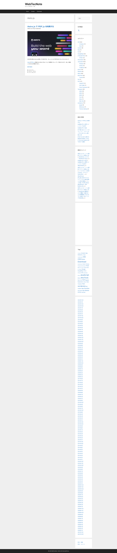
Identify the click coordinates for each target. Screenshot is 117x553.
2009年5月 (80, 498)
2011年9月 (80, 445)
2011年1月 (80, 459)
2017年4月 (80, 384)
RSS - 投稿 (80, 542)
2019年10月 (80, 341)
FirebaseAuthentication (82, 265)
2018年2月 (80, 376)
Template (80, 89)
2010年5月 (80, 475)
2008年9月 (80, 514)
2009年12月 (80, 485)
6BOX (80, 95)
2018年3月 (80, 374)
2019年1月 (80, 359)
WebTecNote (33, 4)
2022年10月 (80, 306)
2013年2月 (80, 418)
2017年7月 (80, 380)
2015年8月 (80, 400)
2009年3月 (80, 502)
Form (80, 97)
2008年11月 (80, 510)
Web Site (81, 101)
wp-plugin (80, 290)
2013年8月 (80, 412)
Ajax (87, 253)
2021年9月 (80, 319)
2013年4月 (80, 414)
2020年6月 (80, 331)
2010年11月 (80, 463)
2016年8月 (80, 392)
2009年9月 (80, 491)
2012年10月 (80, 424)
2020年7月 (80, 329)
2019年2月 (80, 357)
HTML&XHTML (81, 55)
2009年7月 (80, 494)
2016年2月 (80, 396)
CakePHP (81, 83)
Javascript (80, 61)
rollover (84, 281)
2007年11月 (80, 532)
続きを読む (29, 66)
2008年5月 (80, 522)
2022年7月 (80, 307)
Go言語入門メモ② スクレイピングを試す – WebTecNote (83, 164)
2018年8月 (80, 367)
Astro (28, 62)
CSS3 (79, 259)
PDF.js (32, 62)
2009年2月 (80, 504)
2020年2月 (80, 335)
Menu (80, 99)
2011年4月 (80, 453)
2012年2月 (80, 437)
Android (80, 254)
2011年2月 (80, 457)
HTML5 (81, 57)
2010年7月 (80, 471)
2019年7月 (80, 347)
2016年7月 (80, 394)
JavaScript (84, 275)
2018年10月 (80, 363)
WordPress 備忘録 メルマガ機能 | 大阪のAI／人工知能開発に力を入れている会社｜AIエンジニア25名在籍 (83, 195)
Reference (81, 107)
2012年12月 (80, 422)
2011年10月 (80, 443)
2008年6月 (80, 520)
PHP (79, 81)
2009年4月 (80, 500)
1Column (79, 253)
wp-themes (85, 290)
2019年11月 (80, 339)
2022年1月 (80, 313)
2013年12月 (80, 410)
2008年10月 (80, 512)
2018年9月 (80, 365)
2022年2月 (80, 311)
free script (86, 267)
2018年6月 (80, 370)
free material (82, 267)
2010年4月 (80, 477)
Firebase (81, 63)
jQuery (79, 69)
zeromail (83, 292)
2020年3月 (80, 333)
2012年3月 (80, 435)
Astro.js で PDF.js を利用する (40, 26)
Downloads (39, 11)
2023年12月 (80, 300)
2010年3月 (80, 479)
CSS (79, 42)
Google (83, 269)
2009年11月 (80, 487)
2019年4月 (80, 353)
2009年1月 (80, 506)
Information (80, 59)
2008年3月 (80, 526)
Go (78, 51)
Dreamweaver (80, 264)
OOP (81, 280)
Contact (33, 11)
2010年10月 (80, 465)
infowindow (85, 272)
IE (82, 272)
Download (82, 262)
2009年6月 (80, 496)
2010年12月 (80, 461)
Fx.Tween (79, 269)
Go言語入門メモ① (82, 128)
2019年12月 (80, 337)
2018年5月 (80, 372)
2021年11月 (80, 315)
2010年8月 (80, 469)
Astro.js (30, 71)
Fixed (87, 265)
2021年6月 (80, 323)
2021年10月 (80, 317)
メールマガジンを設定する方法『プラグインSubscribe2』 (83, 172)
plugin (80, 105)
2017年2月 (80, 386)
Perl (79, 79)
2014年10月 (80, 402)
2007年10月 (80, 534)
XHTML (79, 292)
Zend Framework (83, 87)
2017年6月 (80, 382)
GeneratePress (65, 551)
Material (80, 71)
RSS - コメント (81, 544)
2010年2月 (80, 481)
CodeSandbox (80, 257)
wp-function (85, 288)
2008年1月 (80, 530)
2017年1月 (80, 388)
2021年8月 (80, 321)
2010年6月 (80, 473)
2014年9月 (80, 404)
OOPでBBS (82, 85)
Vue (83, 284)
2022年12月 (80, 304)
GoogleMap (80, 53)
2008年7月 (80, 518)
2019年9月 (80, 343)
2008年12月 (80, 508)
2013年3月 (80, 416)
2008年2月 (80, 528)
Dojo (79, 49)
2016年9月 (80, 390)
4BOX (80, 91)
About (27, 11)
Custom (79, 48)
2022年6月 (80, 310)
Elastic (84, 264)
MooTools (80, 75)
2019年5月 (80, 351)
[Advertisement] (87, 223)
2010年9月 (80, 467)
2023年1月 (80, 302)
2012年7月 (80, 430)
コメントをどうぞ (32, 72)
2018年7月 (80, 369)
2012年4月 (80, 433)
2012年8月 (80, 428)
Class (84, 254)
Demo (83, 259)
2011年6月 (80, 449)
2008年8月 (80, 516)
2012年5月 (80, 431)
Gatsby (81, 65)
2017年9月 (80, 378)
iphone (79, 275)
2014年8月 (80, 406)
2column (83, 253)
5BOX (80, 93)
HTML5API (79, 272)
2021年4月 (80, 327)
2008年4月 (80, 524)
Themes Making (83, 109)
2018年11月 (80, 361)
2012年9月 (80, 426)
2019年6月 (80, 349)
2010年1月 (80, 483)
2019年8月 (80, 345)
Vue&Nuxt (81, 67)
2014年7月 (80, 408)
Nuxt (79, 280)
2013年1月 (80, 420)
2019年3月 (80, 355)
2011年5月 (80, 451)
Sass (80, 46)
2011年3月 (80, 455)
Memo (79, 73)
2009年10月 (81, 489)
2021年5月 (80, 325)
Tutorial (81, 77)
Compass (81, 44)
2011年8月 (80, 447)
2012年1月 (80, 439)
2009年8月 (80, 492)
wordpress (80, 103)
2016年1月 (80, 398)
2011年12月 (80, 441)
